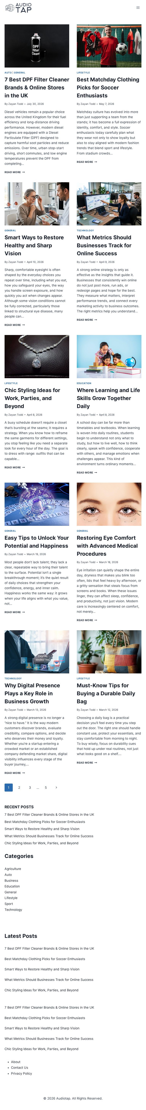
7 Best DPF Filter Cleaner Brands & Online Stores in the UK (37, 87)
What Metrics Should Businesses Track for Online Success (104, 245)
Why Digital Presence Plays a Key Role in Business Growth (32, 693)
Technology (85, 230)
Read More (15, 172)
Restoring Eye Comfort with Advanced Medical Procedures (107, 546)
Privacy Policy (21, 1073)
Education (84, 383)
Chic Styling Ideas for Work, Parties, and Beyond (32, 398)
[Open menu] (137, 7)
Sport (9, 904)
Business (11, 880)
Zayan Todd (15, 103)
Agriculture (13, 869)
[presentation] (37, 46)
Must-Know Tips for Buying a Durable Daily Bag (106, 693)
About (15, 1062)
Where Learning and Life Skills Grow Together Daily (108, 398)
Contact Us (19, 1067)
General (19, 72)
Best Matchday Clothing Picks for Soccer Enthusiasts (108, 87)
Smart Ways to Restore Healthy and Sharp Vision (34, 245)
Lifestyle (83, 72)
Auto (8, 72)
